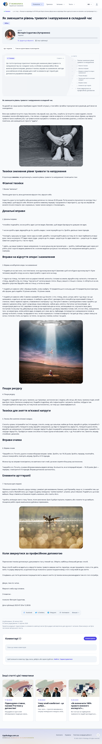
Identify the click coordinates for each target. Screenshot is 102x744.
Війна (6, 23)
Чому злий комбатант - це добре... (51, 704)
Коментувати (90, 638)
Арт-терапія (8, 48)
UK (89, 4)
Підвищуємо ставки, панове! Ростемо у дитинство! (15, 706)
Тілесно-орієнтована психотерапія (27, 48)
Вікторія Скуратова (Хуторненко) (34, 32)
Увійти (56, 659)
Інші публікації (42, 40)
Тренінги (49, 4)
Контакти (59, 735)
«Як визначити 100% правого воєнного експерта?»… (81, 706)
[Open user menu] (97, 4)
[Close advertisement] (61, 711)
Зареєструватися (66, 659)
